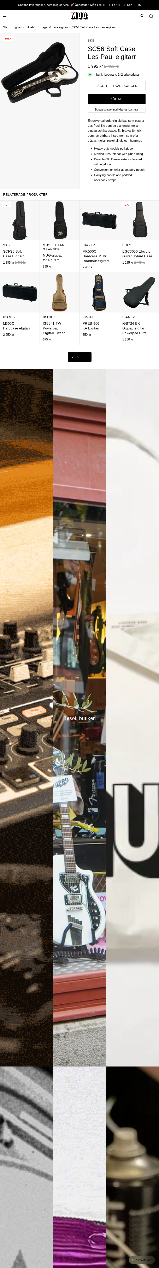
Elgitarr (17, 27)
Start (6, 27)
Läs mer (133, 109)
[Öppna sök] (142, 15)
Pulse (128, 245)
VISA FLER (79, 357)
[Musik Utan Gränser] (79, 15)
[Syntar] (26, 717)
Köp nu (117, 99)
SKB (91, 40)
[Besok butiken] (79, 717)
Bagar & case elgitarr (54, 27)
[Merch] (132, 717)
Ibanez (89, 245)
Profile (90, 317)
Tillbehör (30, 27)
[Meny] (4, 15)
